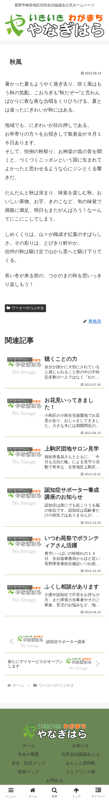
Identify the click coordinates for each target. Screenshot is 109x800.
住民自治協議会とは (80, 754)
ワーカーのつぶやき (28, 308)
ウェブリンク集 (80, 771)
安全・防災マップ (28, 763)
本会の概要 (28, 754)
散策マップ (28, 771)
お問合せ (54, 780)
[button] (97, 737)
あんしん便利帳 (80, 763)
